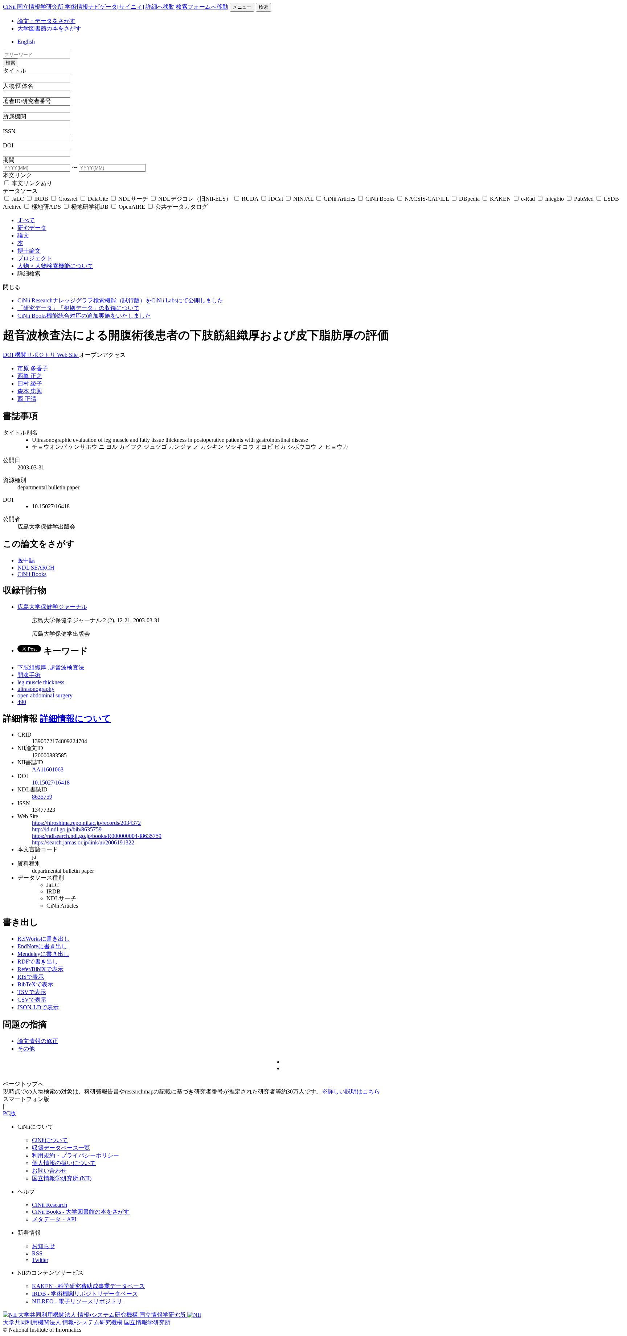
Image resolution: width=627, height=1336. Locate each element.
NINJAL (303, 199)
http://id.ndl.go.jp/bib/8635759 (67, 829)
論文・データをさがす (46, 21)
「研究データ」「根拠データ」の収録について (78, 308)
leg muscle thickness (40, 682)
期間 (9, 160)
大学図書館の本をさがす (49, 28)
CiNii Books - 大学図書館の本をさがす (81, 1212)
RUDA (250, 199)
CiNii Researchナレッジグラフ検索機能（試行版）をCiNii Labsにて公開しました (120, 300)
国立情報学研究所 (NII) (61, 1178)
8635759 (42, 797)
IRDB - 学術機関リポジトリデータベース (85, 1294)
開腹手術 (29, 675)
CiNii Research (49, 1205)
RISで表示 (30, 977)
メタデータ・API (54, 1219)
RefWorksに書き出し (43, 939)
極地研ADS (46, 207)
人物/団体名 (18, 86)
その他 (26, 1049)
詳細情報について (75, 718)
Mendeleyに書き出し (43, 954)
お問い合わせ (49, 1171)
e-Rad (528, 199)
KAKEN (500, 199)
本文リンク (17, 175)
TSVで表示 (31, 992)
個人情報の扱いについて (64, 1163)
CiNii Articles (339, 199)
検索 (263, 7)
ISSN (9, 131)
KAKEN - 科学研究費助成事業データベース (88, 1286)
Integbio (554, 199)
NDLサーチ (133, 199)
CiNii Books (380, 199)
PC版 (9, 1113)
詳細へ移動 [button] (160, 7)
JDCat (275, 199)
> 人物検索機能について (61, 266)
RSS (37, 1253)
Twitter (40, 1260)
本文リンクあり (31, 183)
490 (21, 702)
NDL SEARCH (35, 568)
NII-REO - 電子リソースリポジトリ (77, 1301)
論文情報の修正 (37, 1041)
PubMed (584, 199)
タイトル (14, 71)
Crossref (68, 199)
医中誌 (26, 560)
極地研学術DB (90, 207)
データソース (20, 191)
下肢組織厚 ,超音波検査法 (50, 667)
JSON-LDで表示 (38, 1007)
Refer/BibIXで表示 (40, 969)
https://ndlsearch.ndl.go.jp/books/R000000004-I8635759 (96, 836)
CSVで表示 (31, 1000)
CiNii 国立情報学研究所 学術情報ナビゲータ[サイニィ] (73, 7)
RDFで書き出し (37, 961)
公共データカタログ (181, 207)
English (26, 41)
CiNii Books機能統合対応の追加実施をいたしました (84, 316)
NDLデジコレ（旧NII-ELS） (195, 199)
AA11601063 (47, 769)
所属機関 (14, 116)
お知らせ (43, 1246)
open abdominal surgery (45, 695)
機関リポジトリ (36, 355)
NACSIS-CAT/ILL (426, 199)
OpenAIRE (132, 207)
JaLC (17, 199)
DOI (8, 145)
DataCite (98, 199)
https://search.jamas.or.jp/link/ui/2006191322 (83, 842)
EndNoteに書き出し (42, 946)
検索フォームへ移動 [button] (202, 7)
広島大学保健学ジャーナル (52, 607)
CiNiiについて (50, 1140)
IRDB (41, 199)
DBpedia (469, 199)
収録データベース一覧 (61, 1148)
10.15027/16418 (51, 782)
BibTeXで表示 (35, 984)
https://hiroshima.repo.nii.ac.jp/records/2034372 (86, 823)
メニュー (242, 7)
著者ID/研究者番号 (27, 101)
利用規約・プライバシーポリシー (75, 1155)
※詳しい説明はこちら (351, 1091)
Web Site (68, 355)
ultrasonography (35, 689)
